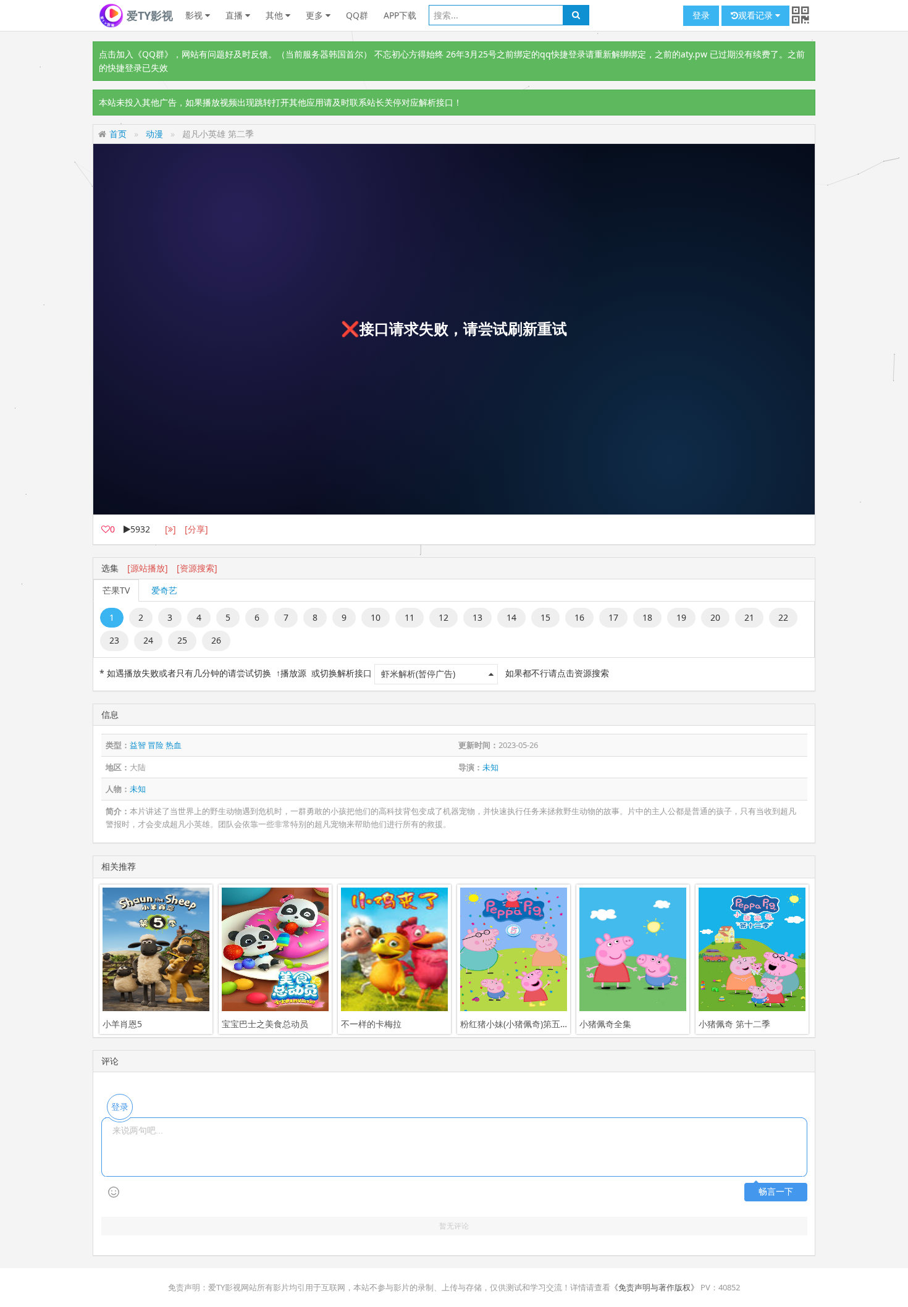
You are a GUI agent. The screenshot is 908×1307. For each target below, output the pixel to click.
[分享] (196, 529)
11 (409, 617)
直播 (235, 15)
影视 (195, 15)
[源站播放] (147, 568)
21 (749, 617)
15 (545, 617)
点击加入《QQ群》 (136, 54)
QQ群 (357, 15)
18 (647, 617)
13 (477, 617)
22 (783, 617)
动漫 (154, 134)
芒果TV (116, 590)
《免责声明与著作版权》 (654, 1287)
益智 (138, 744)
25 (182, 640)
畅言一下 (776, 1191)
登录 (701, 15)
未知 (490, 767)
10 (375, 617)
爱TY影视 (148, 15)
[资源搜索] (197, 568)
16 (579, 617)
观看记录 (756, 15)
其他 (275, 15)
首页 (118, 134)
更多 (316, 15)
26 (216, 640)
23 (114, 640)
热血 (174, 744)
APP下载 (400, 15)
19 (681, 617)
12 (443, 617)
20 (715, 617)
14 (511, 617)
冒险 (156, 744)
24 (148, 640)
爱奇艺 (164, 590)
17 (613, 617)
